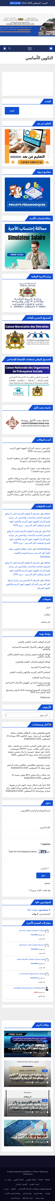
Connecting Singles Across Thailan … (31, 974)
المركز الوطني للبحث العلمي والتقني (34, 642)
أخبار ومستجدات (40, 724)
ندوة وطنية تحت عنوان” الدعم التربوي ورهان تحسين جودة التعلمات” (28, 1107)
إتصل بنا (8, 1180)
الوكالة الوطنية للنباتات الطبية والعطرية (32, 662)
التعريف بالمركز (21, 1184)
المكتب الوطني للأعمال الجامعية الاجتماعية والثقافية (31, 648)
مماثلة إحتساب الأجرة (13, 1193)
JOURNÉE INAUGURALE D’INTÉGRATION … (28, 988)
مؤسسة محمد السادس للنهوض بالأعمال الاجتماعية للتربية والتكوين (27, 684)
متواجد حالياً (39, 910)
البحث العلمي (34, 1184)
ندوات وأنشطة (27, 1198)
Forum (40, 1180)
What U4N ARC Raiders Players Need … (30, 959)
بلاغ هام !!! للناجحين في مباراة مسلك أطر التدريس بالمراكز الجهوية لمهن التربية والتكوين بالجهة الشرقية (28, 584)
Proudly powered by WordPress (19, 1172)
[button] (9, 48)
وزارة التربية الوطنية (41, 677)
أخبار (48, 607)
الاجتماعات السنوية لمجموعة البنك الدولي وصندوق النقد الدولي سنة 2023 (28, 691)
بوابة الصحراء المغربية (40, 667)
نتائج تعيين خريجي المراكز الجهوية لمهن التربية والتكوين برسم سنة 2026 (29, 1048)
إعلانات (47, 615)
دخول (43, 875)
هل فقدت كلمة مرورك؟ (39, 890)
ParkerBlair (34, 934)
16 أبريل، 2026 (40, 1082)
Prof (48, 531)
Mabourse (45, 697)
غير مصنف (45, 622)
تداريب (6, 1189)
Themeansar (28, 1174)
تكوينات (47, 1193)
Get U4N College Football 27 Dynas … (31, 931)
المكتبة (13, 1189)
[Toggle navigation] (29, 48)
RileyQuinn (34, 978)
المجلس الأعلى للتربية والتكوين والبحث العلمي (29, 672)
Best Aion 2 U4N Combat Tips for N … (31, 945)
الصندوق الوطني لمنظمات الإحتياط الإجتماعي (34, 1189)
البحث (48, 101)
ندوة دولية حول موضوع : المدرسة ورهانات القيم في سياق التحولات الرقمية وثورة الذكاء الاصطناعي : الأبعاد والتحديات (28, 481)
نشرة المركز (15, 1198)
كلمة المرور (45, 827)
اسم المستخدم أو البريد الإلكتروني (35, 810)
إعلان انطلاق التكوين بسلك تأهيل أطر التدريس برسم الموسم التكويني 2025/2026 (29, 553)
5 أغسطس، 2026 (40, 1053)
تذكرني (44, 868)
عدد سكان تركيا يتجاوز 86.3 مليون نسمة (32, 775)
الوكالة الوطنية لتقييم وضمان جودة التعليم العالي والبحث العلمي (28, 655)
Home (47, 1180)
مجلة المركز (38, 1193)
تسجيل (47, 883)
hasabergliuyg (43, 549)
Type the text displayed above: (22, 851)
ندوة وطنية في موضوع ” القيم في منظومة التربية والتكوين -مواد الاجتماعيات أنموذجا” (28, 1077)
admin (47, 514)
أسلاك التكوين (31, 1180)
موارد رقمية (39, 1198)
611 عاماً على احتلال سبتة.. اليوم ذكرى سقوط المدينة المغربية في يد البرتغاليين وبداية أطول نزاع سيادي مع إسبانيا (28, 788)
